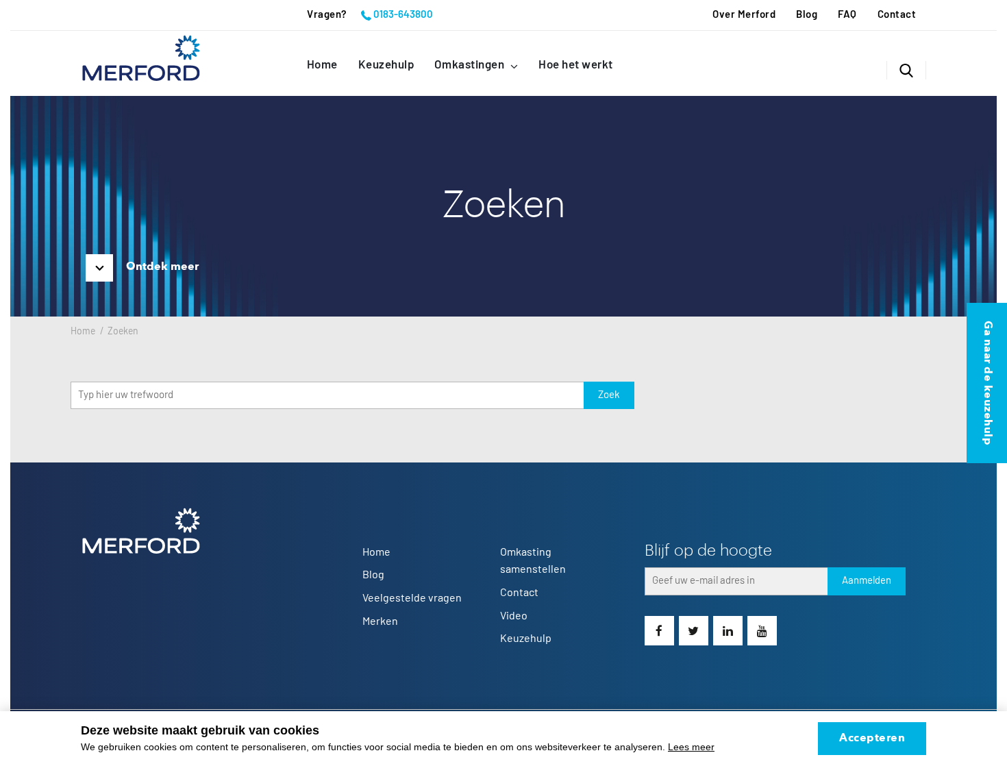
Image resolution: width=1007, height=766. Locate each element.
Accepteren (872, 738)
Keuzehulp (386, 65)
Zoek (609, 395)
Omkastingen (470, 65)
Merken (380, 621)
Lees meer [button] (691, 746)
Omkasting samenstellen (533, 561)
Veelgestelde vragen (412, 598)
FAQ (847, 15)
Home (322, 65)
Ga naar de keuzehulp (987, 383)
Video (513, 615)
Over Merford (743, 15)
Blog (806, 15)
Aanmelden (866, 581)
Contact (897, 15)
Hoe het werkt (575, 65)
